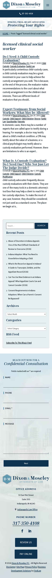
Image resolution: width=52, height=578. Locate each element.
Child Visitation (28, 118)
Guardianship (12, 121)
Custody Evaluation (17, 66)
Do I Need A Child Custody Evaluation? (21, 58)
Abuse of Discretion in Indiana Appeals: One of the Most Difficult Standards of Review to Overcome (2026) (24, 245)
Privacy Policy (31, 567)
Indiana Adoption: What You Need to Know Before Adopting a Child (23, 256)
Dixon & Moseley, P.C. (21, 63)
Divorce (37, 118)
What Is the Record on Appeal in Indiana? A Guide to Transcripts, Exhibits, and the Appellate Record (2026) (24, 267)
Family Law (30, 66)
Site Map (20, 567)
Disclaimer (10, 567)
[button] (48, 5)
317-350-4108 (27, 13)
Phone (8, 393)
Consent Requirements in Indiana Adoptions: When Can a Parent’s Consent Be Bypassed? (24, 294)
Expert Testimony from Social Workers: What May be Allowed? (26, 110)
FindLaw (37, 570)
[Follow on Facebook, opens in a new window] (22, 531)
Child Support (15, 118)
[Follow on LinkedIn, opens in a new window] (30, 531)
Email (8, 408)
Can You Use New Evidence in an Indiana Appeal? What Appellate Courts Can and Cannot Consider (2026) (24, 281)
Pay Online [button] (26, 554)
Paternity (21, 121)
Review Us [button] (26, 542)
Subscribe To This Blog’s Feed (19, 342)
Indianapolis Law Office (27, 509)
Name (8, 377)
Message (9, 424)
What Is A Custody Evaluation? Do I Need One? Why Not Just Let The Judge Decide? (26, 164)
